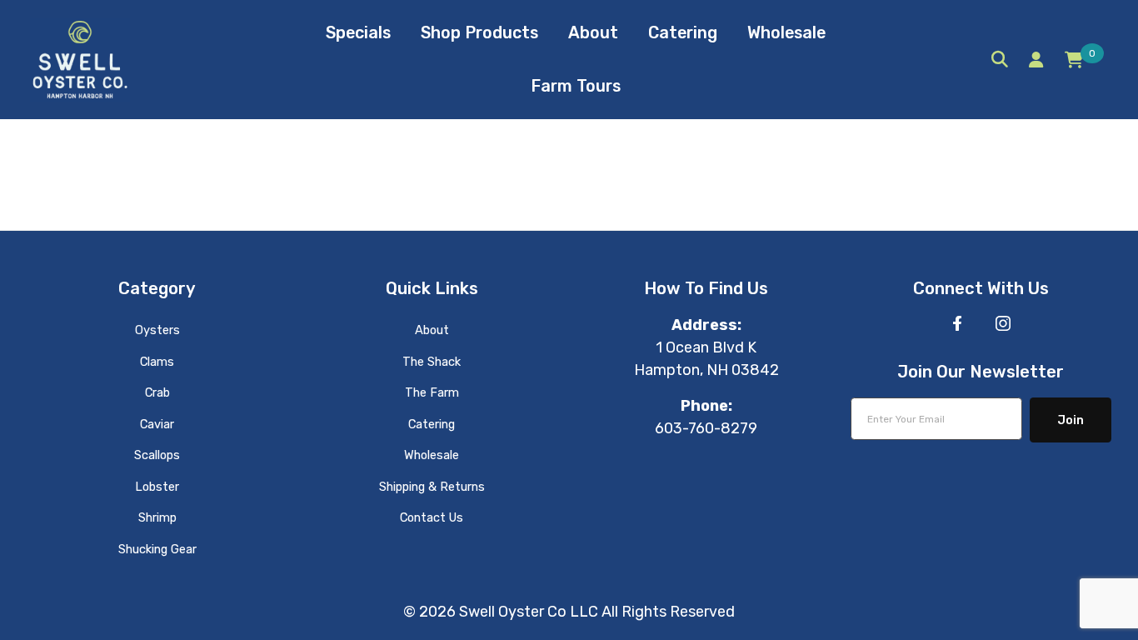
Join (1070, 420)
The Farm (432, 392)
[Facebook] (957, 323)
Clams (157, 361)
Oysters (157, 330)
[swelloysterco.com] (80, 58)
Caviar (157, 424)
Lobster (157, 486)
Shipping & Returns (432, 486)
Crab (157, 392)
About (432, 330)
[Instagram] (1003, 323)
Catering (431, 424)
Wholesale (431, 455)
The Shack (431, 361)
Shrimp (157, 517)
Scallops (157, 455)
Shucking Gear (157, 549)
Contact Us (431, 517)
